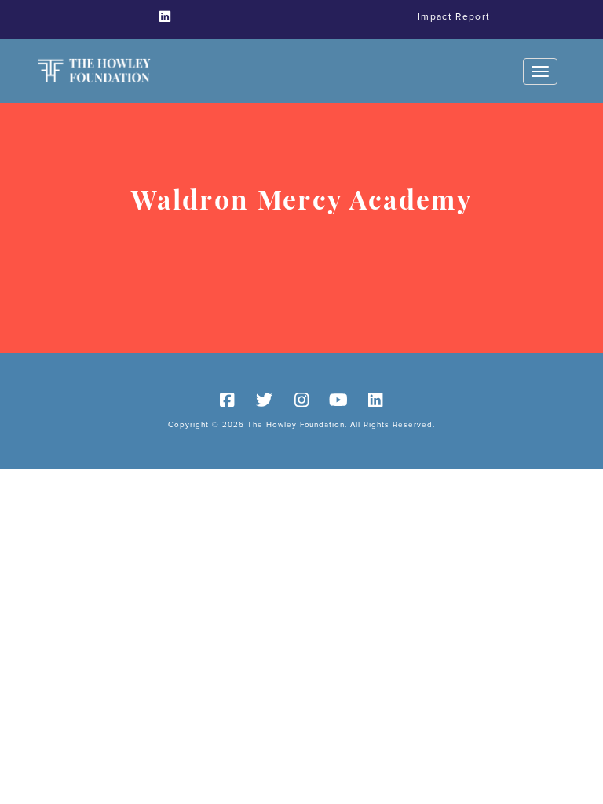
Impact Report (454, 17)
